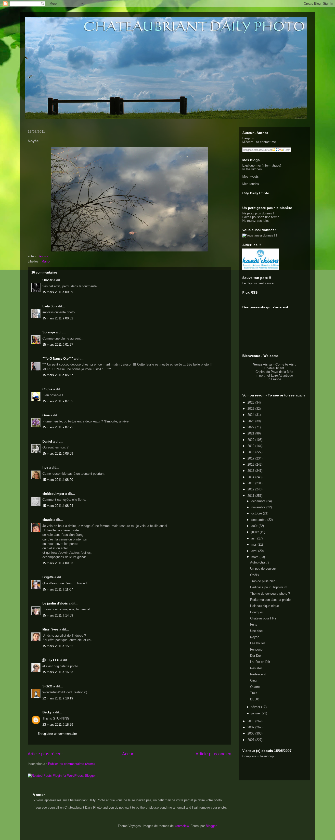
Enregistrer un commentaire (57, 733)
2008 (251, 733)
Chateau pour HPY (263, 618)
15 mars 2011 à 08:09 (57, 453)
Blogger (211, 826)
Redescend (258, 674)
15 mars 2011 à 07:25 (57, 427)
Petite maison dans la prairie (270, 600)
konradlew (182, 826)
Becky (47, 712)
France (276, 379)
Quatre (255, 687)
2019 (251, 446)
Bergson (248, 138)
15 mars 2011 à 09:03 (57, 563)
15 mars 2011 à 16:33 (57, 672)
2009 (251, 727)
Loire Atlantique (282, 375)
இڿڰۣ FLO (50, 660)
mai (254, 544)
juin (254, 538)
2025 (251, 408)
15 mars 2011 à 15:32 (57, 646)
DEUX (254, 699)
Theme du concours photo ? (270, 593)
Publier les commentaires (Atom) (71, 764)
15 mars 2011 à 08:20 (57, 480)
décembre (258, 501)
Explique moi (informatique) (261, 165)
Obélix (254, 575)
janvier (256, 713)
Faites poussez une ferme (260, 217)
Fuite (253, 624)
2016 (251, 464)
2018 (251, 452)
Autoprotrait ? (259, 562)
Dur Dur (255, 655)
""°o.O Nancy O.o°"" (57, 358)
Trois (253, 693)
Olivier (47, 280)
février (256, 707)
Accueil (129, 753)
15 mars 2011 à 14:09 (57, 615)
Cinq (253, 680)
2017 (251, 458)
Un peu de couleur (263, 568)
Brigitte (47, 577)
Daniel (47, 441)
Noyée (254, 637)
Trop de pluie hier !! (264, 581)
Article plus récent (45, 753)
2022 (251, 427)
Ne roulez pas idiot (255, 221)
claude (47, 520)
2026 (251, 402)
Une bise (256, 631)
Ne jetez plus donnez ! (258, 213)
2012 (251, 489)
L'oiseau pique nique (264, 606)
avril (254, 551)
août (254, 526)
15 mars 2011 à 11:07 (57, 589)
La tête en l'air (260, 662)
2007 (251, 740)
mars (255, 557)
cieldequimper (53, 494)
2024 (251, 415)
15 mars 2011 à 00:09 (57, 292)
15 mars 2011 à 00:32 (57, 318)
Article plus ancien (213, 753)
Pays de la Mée (282, 372)
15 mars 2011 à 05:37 (57, 375)
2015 (251, 470)
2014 (251, 477)
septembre (259, 520)
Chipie (47, 389)
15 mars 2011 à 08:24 (57, 506)
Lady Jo (48, 306)
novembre (258, 507)
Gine (46, 415)
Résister (256, 668)
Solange (48, 332)
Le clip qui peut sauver (258, 283)
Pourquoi (256, 612)
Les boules (258, 643)
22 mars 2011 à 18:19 (57, 698)
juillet (255, 532)
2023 (251, 421)
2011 (251, 496)
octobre (257, 513)
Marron (46, 261)
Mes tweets (250, 176)
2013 (251, 483)
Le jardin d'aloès (55, 603)
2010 (251, 721)
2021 (251, 433)
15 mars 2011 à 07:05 (57, 401)
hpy (45, 467)
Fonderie (256, 649)
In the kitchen (252, 169)
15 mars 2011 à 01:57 (57, 344)
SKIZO (47, 686)
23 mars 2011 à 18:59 (57, 724)
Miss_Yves (50, 629)
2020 (251, 440)
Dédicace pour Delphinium (268, 587)
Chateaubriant (274, 368)
